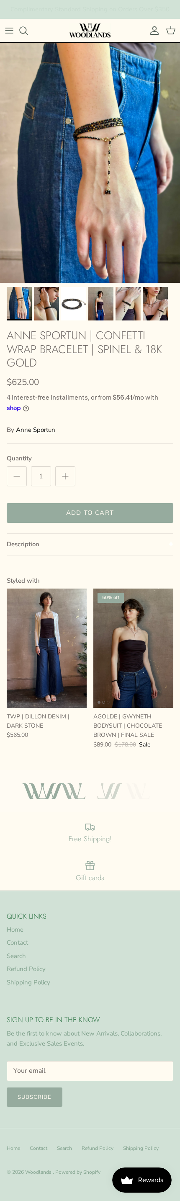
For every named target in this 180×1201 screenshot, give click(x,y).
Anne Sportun (35, 430)
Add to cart (90, 513)
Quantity (19, 458)
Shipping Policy (28, 982)
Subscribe (34, 1097)
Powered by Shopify (77, 1172)
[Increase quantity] (65, 476)
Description (23, 544)
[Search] (27, 30)
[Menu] (9, 30)
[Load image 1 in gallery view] (90, 163)
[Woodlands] (90, 30)
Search (16, 956)
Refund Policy (26, 969)
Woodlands (39, 1172)
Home (15, 929)
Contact (17, 942)
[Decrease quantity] (17, 476)
